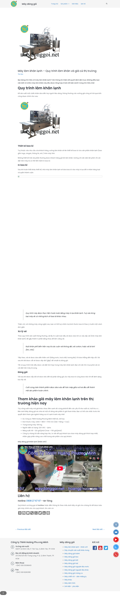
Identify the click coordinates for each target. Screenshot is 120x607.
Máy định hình (69, 583)
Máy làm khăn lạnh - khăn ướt (76, 547)
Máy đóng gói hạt (71, 563)
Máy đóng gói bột (71, 560)
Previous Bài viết (23, 529)
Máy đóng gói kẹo (71, 557)
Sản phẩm (64, 4)
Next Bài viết (99, 529)
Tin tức (20, 74)
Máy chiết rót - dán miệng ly (75, 576)
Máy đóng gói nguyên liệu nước (76, 566)
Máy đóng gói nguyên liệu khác (76, 570)
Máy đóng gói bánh (72, 553)
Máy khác (68, 580)
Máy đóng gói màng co (73, 573)
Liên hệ (83, 4)
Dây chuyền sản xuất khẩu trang (76, 550)
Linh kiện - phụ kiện (71, 586)
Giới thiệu (75, 4)
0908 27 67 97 (33, 500)
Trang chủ (54, 4)
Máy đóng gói (29, 4)
